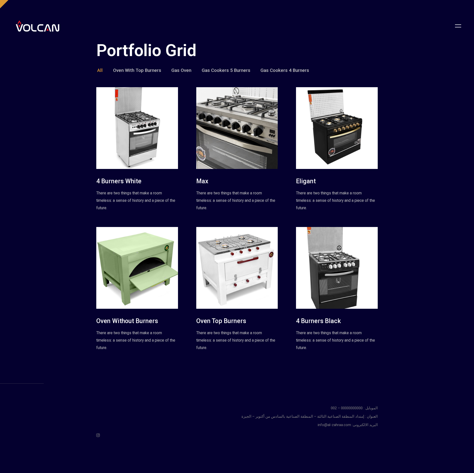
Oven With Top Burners (137, 70)
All (100, 70)
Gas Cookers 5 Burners (226, 70)
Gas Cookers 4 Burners (284, 70)
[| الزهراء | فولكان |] (37, 25)
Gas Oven (181, 70)
